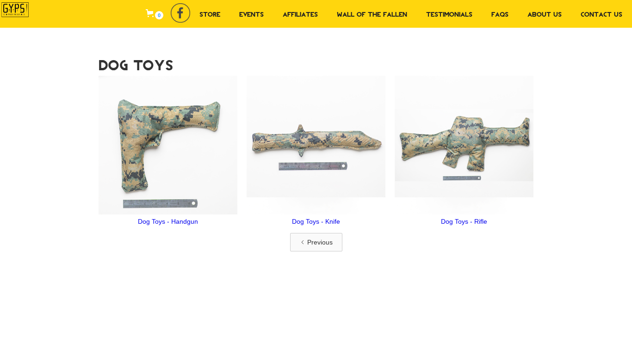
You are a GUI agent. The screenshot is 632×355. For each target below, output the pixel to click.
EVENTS (251, 14)
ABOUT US (544, 14)
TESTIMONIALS (449, 14)
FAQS (499, 14)
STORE (209, 14)
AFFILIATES (300, 14)
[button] (154, 14)
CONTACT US (601, 14)
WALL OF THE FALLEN (372, 14)
